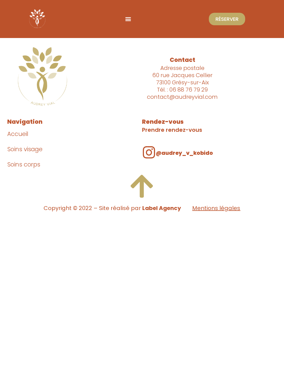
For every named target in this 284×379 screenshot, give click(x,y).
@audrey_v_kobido (184, 153)
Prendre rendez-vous (172, 130)
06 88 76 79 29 (188, 90)
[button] (128, 19)
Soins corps (23, 164)
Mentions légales (216, 208)
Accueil (17, 134)
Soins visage (24, 149)
